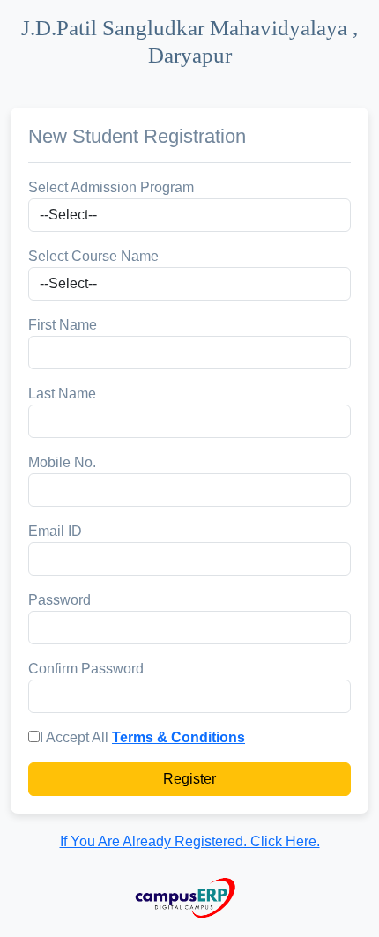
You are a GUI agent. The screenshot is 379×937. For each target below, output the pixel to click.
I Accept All (74, 737)
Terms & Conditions (178, 737)
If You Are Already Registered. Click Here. (190, 841)
